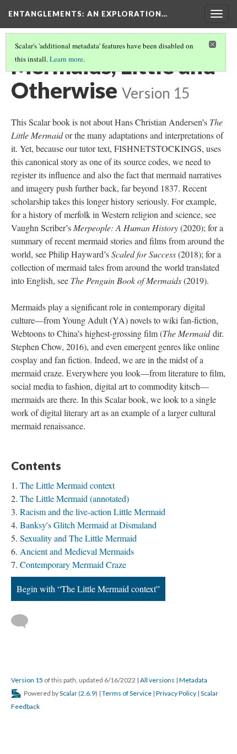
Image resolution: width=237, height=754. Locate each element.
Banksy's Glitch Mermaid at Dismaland (88, 525)
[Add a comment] (24, 621)
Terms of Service (127, 693)
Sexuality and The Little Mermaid (78, 538)
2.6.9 (87, 693)
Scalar (68, 693)
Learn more (66, 59)
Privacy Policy (176, 693)
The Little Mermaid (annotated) (74, 498)
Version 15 (27, 680)
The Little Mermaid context (67, 485)
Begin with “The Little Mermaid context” (88, 588)
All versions (157, 680)
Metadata (193, 680)
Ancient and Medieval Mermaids (77, 551)
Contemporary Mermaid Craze (73, 564)
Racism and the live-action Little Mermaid (92, 511)
